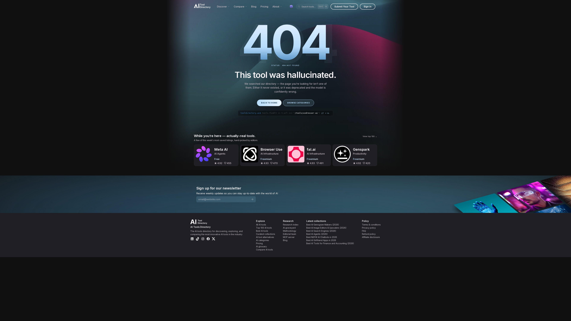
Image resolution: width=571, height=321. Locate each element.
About (275, 6)
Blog (253, 6)
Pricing (264, 6)
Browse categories (298, 103)
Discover (222, 6)
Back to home (269, 103)
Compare (239, 6)
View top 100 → (370, 136)
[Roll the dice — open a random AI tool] (291, 7)
